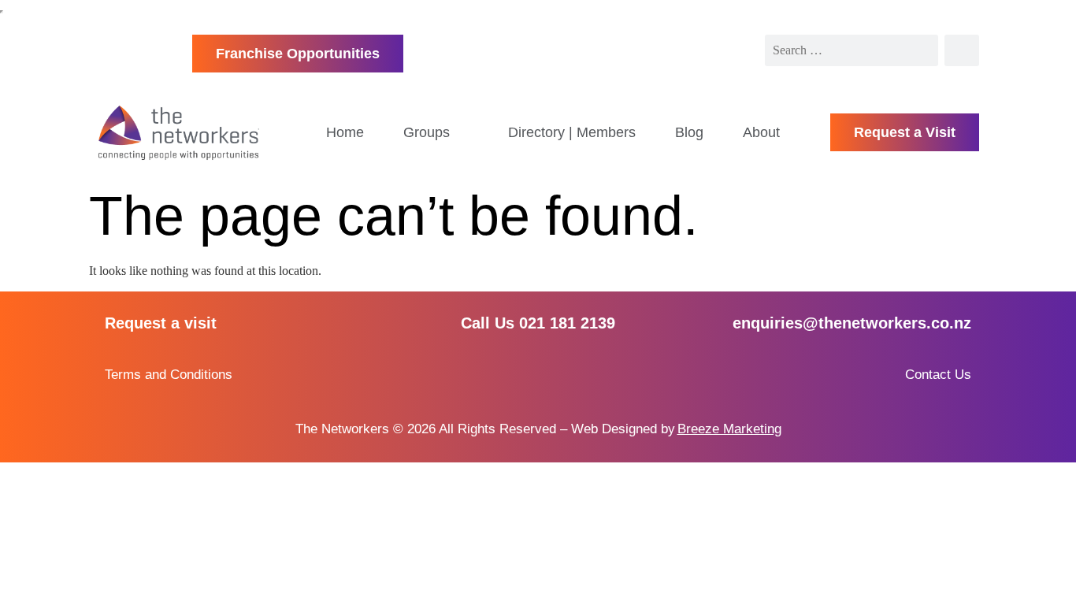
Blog (689, 132)
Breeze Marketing (729, 428)
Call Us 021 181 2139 (538, 323)
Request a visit (161, 323)
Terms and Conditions (168, 374)
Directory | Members (572, 132)
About (761, 132)
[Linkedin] (537, 374)
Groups (426, 132)
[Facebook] (481, 374)
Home (345, 132)
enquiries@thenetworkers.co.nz (852, 323)
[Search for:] (851, 50)
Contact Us (938, 374)
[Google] (595, 374)
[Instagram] (509, 374)
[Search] (961, 50)
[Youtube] (567, 374)
